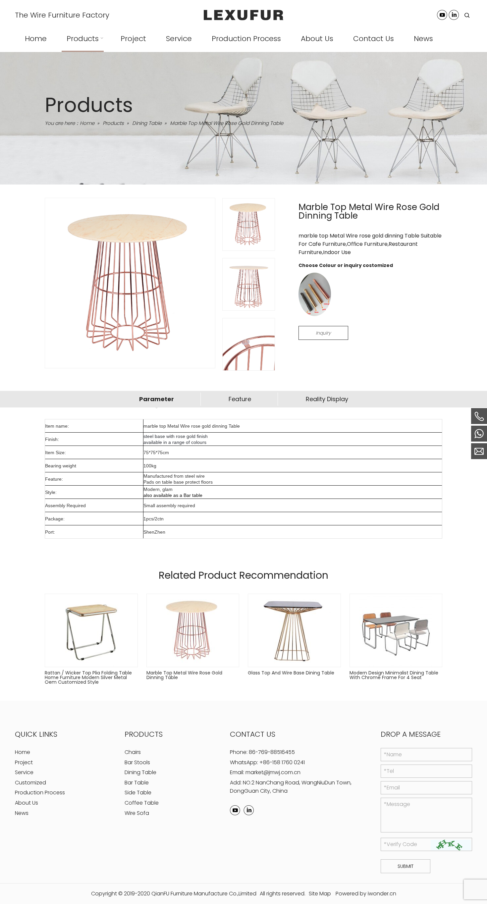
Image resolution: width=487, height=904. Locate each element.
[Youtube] (442, 15)
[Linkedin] (454, 15)
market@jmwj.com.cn (272, 772)
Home (22, 752)
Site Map (320, 893)
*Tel (389, 771)
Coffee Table (142, 803)
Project (24, 762)
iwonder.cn (382, 893)
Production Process (40, 792)
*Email (392, 787)
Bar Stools (137, 762)
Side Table (138, 792)
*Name (393, 754)
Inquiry (323, 333)
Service (24, 772)
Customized (30, 782)
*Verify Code (400, 844)
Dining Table (140, 772)
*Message (397, 804)
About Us (26, 803)
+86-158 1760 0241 (282, 762)
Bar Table (137, 782)
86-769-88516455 (272, 752)
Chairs (133, 752)
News (21, 813)
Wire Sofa (137, 813)
